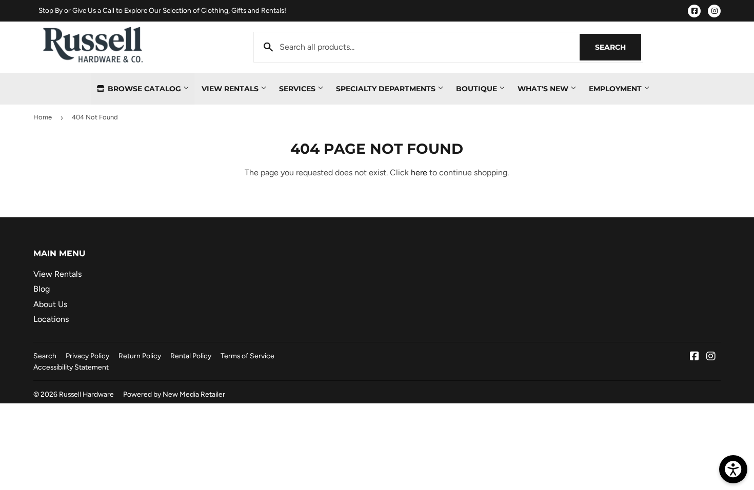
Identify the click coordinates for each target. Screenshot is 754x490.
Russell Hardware (86, 394)
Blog (41, 289)
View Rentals (231, 89)
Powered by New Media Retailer (174, 394)
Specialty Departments (387, 89)
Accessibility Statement (71, 367)
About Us (50, 304)
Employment (616, 89)
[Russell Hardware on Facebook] (694, 357)
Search (618, 47)
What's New (544, 89)
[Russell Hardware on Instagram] (711, 357)
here (419, 172)
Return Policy (139, 356)
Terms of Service (247, 356)
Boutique (477, 89)
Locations (51, 319)
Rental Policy (190, 356)
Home (42, 117)
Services (298, 89)
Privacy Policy (87, 356)
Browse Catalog (144, 89)
